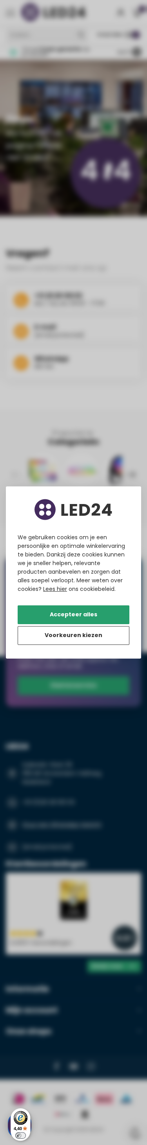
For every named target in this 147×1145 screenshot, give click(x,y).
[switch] (20, 1135)
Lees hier (55, 589)
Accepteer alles (73, 614)
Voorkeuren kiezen (73, 635)
